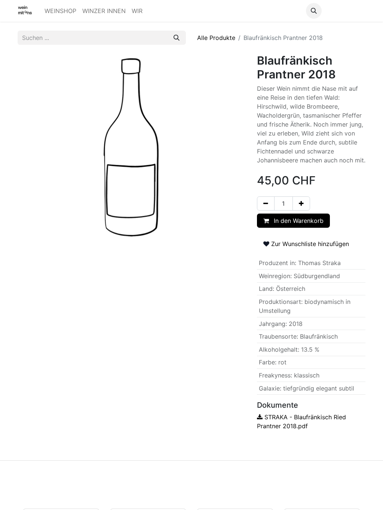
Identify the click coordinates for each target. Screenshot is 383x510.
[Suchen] (176, 38)
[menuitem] (60, 10)
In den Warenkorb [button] (298, 220)
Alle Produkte (216, 37)
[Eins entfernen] (266, 203)
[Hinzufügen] (301, 203)
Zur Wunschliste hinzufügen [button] (309, 244)
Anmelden (345, 11)
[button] (314, 11)
